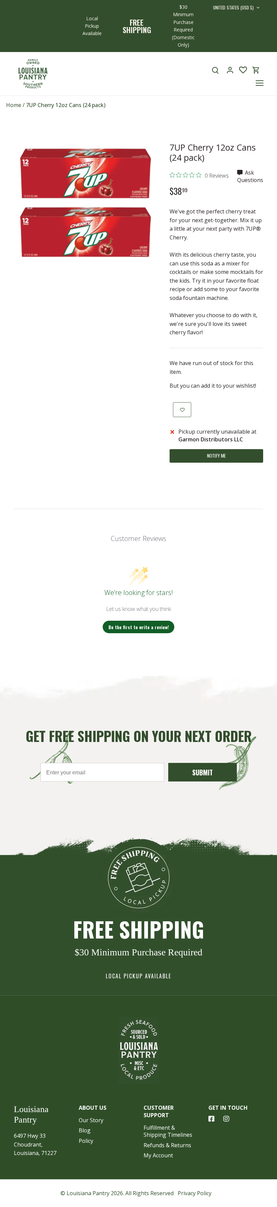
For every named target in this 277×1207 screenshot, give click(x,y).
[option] (85, 201)
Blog (85, 1130)
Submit (202, 772)
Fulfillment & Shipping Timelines (168, 1131)
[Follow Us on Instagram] (226, 1119)
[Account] (230, 70)
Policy (86, 1141)
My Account (158, 1155)
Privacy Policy (194, 1193)
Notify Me (216, 455)
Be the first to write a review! (138, 627)
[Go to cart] (256, 70)
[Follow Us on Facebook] (211, 1119)
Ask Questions (250, 176)
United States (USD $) (233, 8)
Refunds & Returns (167, 1145)
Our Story (91, 1120)
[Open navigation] (259, 83)
